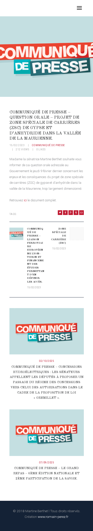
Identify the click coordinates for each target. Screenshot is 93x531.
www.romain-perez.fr (53, 517)
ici (25, 200)
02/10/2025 (46, 361)
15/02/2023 (17, 145)
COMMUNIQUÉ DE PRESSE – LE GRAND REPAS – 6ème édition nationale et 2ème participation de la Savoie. (46, 473)
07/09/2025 (46, 462)
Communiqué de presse (48, 145)
